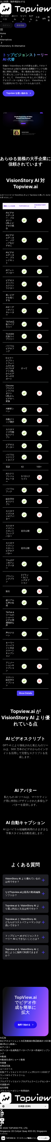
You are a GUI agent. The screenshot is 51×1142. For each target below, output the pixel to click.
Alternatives (6, 39)
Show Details (25, 693)
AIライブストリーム (15, 1075)
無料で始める (24, 1024)
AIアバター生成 (7, 1050)
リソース (23, 17)
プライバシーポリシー (10, 1090)
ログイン (6, 25)
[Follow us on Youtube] (25, 1119)
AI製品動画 (36, 1041)
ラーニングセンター (40, 1081)
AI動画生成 (5, 1059)
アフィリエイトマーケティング (18, 1072)
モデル (31, 17)
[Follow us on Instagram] (25, 1116)
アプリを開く (43, 1138)
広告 (2, 1072)
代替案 (3, 1084)
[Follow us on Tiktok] (25, 1125)
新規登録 (20, 25)
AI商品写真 (5, 1065)
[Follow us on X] (25, 1110)
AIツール (15, 17)
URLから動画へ (9, 1044)
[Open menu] (1, 29)
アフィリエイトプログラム (18, 1081)
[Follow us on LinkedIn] (25, 1113)
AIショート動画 (17, 1059)
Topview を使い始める (17, 93)
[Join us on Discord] (25, 1122)
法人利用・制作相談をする (12, 1)
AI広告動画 (26, 1041)
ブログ (3, 1081)
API (44, 18)
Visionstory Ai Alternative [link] (12, 46)
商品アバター (21, 1050)
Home (3, 33)
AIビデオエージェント (10, 1041)
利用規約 (25, 1090)
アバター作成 (33, 1050)
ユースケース (5, 17)
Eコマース (38, 1072)
